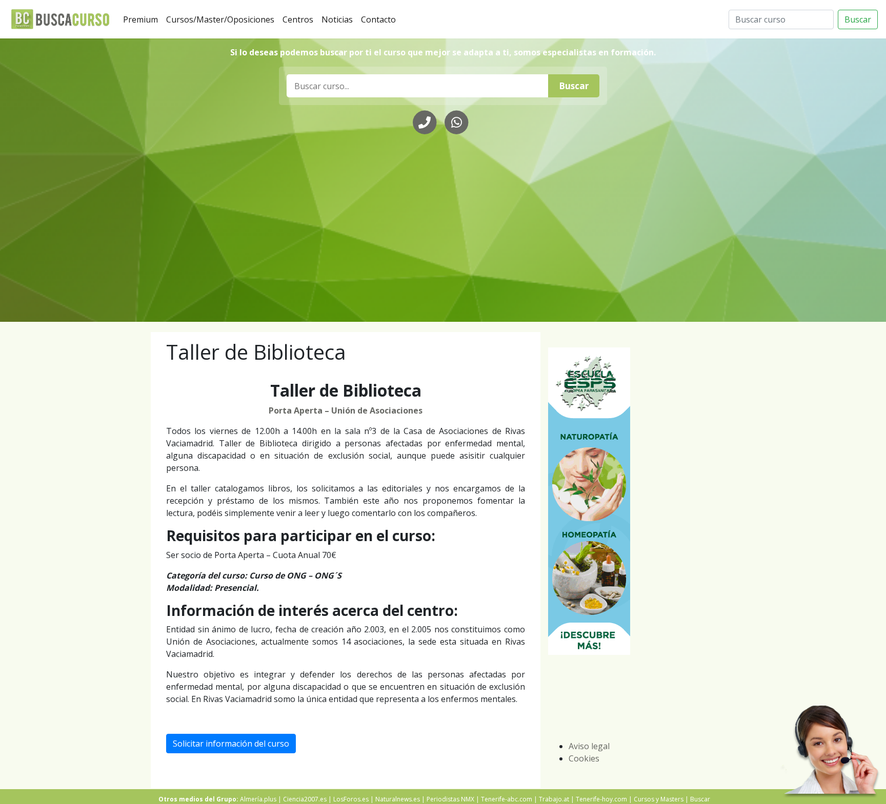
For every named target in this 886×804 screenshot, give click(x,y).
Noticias (339, 19)
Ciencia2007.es (305, 799)
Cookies (584, 758)
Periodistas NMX (450, 799)
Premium (142, 19)
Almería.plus (258, 799)
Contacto (380, 19)
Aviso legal (589, 746)
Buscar (857, 19)
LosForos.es (351, 799)
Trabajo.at (554, 799)
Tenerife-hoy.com (601, 799)
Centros (300, 19)
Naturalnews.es (397, 799)
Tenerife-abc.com (506, 799)
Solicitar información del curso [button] (231, 743)
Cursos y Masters (658, 799)
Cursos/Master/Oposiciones (222, 19)
